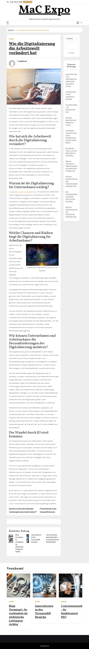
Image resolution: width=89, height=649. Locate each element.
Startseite (11, 30)
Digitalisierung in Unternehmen (22, 192)
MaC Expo (44, 10)
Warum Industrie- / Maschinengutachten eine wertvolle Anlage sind (74, 166)
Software (64, 601)
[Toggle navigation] (77, 22)
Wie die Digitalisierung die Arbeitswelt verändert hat (33, 30)
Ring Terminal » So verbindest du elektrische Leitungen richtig (18, 615)
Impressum (44, 646)
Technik (11, 39)
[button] (7, 23)
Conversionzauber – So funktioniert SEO (73, 611)
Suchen (70, 39)
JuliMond (23, 61)
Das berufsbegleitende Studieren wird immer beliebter (73, 196)
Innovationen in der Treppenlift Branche (44, 611)
